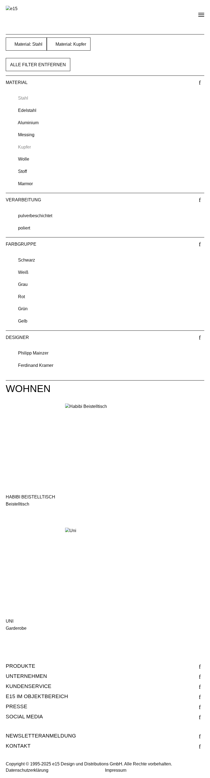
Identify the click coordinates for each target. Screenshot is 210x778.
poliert (24, 228)
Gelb (22, 321)
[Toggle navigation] (196, 12)
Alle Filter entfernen (38, 64)
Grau (23, 284)
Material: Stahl (27, 44)
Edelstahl (27, 110)
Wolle (23, 159)
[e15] (12, 9)
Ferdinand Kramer (35, 365)
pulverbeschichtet (35, 215)
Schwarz (26, 260)
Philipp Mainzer (33, 353)
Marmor (25, 183)
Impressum (115, 770)
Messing (26, 134)
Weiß (23, 272)
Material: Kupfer (70, 44)
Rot (21, 296)
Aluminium (28, 122)
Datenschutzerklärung (27, 770)
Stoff (22, 171)
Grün (23, 308)
